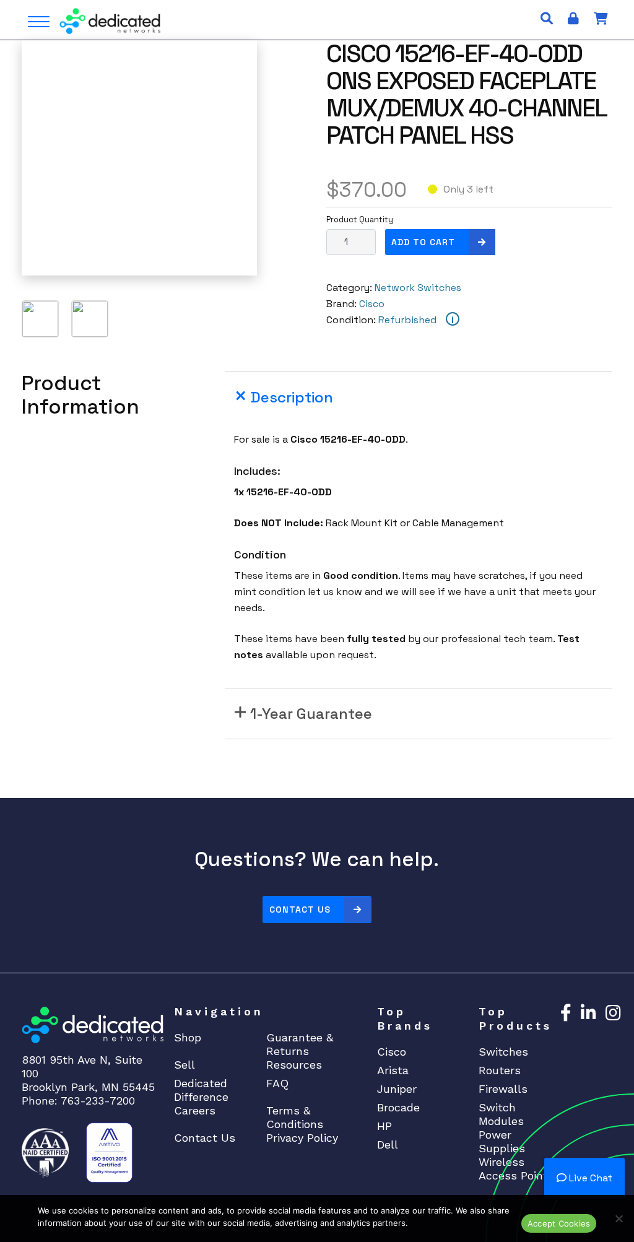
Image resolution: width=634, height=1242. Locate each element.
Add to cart (423, 242)
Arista (393, 1070)
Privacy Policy (302, 1137)
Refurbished (407, 319)
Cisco (371, 303)
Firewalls (503, 1088)
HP (384, 1125)
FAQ (277, 1083)
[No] (618, 1218)
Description (291, 397)
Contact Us (300, 909)
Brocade (398, 1107)
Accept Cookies (559, 1223)
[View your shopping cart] (600, 18)
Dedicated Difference (201, 1090)
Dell (387, 1144)
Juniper (397, 1088)
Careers (194, 1110)
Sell (184, 1064)
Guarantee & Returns (299, 1044)
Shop (187, 1037)
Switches (503, 1051)
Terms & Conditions (294, 1117)
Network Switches (418, 287)
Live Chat (589, 1177)
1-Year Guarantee (311, 713)
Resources (294, 1064)
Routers (500, 1070)
